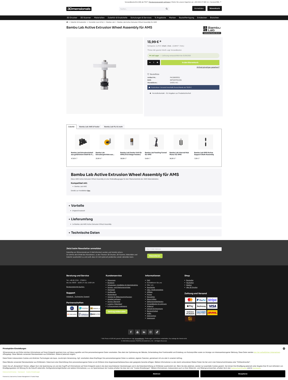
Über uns (150, 285)
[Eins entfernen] (149, 62)
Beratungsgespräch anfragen (159, 2)
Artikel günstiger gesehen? (208, 67)
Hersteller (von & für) (96, 22)
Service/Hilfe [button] (215, 2)
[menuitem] (186, 17)
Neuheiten (190, 283)
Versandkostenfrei (131, 2)
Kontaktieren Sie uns (154, 283)
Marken (189, 285)
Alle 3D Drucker (192, 287)
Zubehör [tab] (71, 127)
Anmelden (199, 8)
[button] (190, 62)
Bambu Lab (110, 22)
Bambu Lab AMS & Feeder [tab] (89, 127)
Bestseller (190, 280)
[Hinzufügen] (157, 62)
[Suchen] (166, 9)
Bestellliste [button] (154, 74)
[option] (144, 147)
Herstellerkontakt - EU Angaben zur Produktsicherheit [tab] (171, 93)
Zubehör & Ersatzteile (78, 22)
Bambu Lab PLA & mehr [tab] (113, 127)
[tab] (144, 205)
